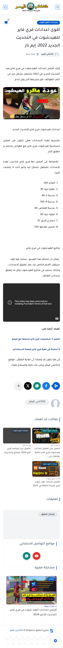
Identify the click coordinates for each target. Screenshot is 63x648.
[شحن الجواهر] (28, 642)
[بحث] (5, 7)
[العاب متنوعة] (10, 642)
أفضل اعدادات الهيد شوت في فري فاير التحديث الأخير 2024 (33, 612)
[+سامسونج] (37, 636)
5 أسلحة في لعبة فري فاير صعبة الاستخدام (36, 349)
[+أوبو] (19, 636)
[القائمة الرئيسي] (57, 7)
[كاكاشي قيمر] (31, 7)
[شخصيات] (22, 642)
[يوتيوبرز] (16, 642)
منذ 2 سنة (49, 606)
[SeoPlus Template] (51, 631)
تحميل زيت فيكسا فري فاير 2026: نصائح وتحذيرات (17, 451)
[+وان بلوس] (40, 642)
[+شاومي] (31, 636)
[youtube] (36, 556)
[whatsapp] (26, 556)
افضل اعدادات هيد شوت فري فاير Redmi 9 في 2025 (46, 484)
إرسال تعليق (47, 514)
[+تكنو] (7, 636)
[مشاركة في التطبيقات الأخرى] (18, 386)
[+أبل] (13, 636)
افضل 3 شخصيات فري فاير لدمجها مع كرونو (36, 339)
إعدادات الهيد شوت (48, 22)
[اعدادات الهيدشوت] (43, 636)
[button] (46, 386)
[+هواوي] (25, 636)
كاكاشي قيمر (48, 54)
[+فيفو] (46, 642)
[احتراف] (50, 636)
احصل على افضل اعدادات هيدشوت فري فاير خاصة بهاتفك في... (47, 453)
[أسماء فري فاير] (34, 642)
